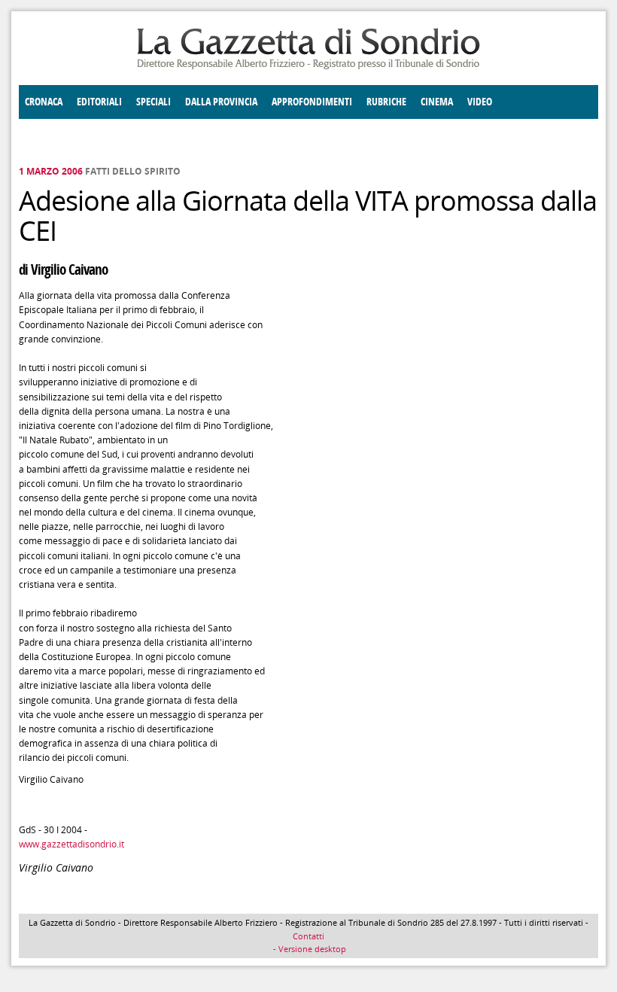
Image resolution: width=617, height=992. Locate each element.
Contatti (308, 936)
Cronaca (43, 102)
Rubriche (386, 102)
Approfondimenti (312, 102)
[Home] (308, 66)
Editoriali (99, 102)
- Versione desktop (308, 948)
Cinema (437, 102)
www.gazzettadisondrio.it (71, 844)
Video (479, 102)
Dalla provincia (221, 102)
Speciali (153, 102)
